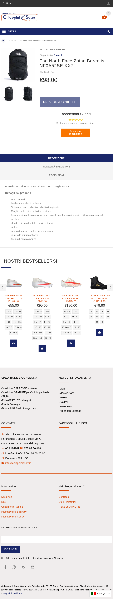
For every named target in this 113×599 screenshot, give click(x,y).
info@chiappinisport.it (18, 463)
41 (97, 317)
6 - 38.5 (13, 333)
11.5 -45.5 (66, 333)
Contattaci (64, 497)
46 (102, 322)
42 (102, 317)
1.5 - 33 (17, 311)
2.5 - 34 (9, 317)
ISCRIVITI (10, 549)
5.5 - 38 (18, 327)
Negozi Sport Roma (13, 593)
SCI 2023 (12, 41)
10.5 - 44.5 (37, 333)
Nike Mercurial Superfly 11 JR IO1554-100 (13, 298)
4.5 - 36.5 (17, 322)
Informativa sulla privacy (13, 512)
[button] (100, 593)
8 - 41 (47, 317)
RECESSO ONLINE (69, 507)
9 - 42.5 (47, 322)
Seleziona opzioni (13, 343)
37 (97, 311)
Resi (3, 502)
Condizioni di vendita (12, 507)
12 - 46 (48, 338)
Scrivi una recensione (75, 132)
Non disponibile (59, 102)
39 (108, 311)
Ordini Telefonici (67, 502)
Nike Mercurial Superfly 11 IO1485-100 (42, 298)
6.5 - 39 (38, 311)
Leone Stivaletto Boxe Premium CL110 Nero (99, 298)
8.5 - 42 (37, 322)
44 (97, 322)
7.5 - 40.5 (38, 317)
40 (91, 317)
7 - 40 (47, 311)
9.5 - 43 (37, 327)
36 (91, 311)
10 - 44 (47, 327)
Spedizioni (7, 497)
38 (102, 311)
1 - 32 (8, 311)
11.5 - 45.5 (37, 338)
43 (108, 317)
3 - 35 (18, 317)
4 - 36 (7, 322)
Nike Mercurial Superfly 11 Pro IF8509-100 (71, 298)
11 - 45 (48, 333)
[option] (8, 93)
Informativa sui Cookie (13, 516)
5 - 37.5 (8, 327)
